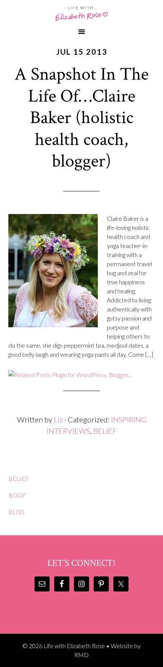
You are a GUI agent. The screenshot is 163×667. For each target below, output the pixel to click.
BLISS (16, 511)
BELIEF (105, 430)
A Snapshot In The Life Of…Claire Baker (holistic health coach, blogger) (81, 117)
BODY (16, 495)
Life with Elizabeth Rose (81, 14)
